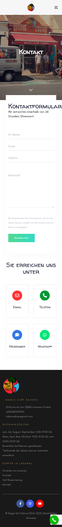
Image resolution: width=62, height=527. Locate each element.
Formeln (6, 475)
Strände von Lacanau (14, 470)
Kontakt (6, 484)
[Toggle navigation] (56, 7)
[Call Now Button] (54, 519)
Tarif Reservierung (12, 479)
